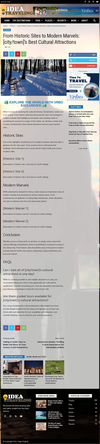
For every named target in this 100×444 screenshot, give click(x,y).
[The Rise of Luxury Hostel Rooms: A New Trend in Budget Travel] (41, 426)
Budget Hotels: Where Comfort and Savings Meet (55, 403)
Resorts (61, 20)
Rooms (71, 408)
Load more (82, 148)
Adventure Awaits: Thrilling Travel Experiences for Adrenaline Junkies (51, 344)
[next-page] (63, 357)
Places (48, 20)
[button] (94, 20)
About (85, 20)
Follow (92, 60)
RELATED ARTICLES (14, 356)
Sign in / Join (5, 2)
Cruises (71, 416)
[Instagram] (89, 2)
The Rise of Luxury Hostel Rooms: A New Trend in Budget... (55, 425)
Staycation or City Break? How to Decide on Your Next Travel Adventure (12, 379)
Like (93, 55)
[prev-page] (60, 357)
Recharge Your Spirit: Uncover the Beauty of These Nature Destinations (54, 379)
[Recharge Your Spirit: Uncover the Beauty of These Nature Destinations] (54, 367)
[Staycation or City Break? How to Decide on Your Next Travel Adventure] (12, 367)
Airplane (72, 420)
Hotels (71, 412)
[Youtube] (97, 2)
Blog (70, 404)
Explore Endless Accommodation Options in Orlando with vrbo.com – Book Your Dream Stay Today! (82, 114)
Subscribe (91, 66)
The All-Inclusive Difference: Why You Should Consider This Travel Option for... (55, 415)
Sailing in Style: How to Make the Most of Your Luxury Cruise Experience (15, 344)
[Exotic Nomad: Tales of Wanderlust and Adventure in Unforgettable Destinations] (33, 367)
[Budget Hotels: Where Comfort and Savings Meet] (41, 404)
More (74, 20)
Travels (71, 401)
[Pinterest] (17, 54)
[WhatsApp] (23, 54)
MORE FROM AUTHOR (36, 356)
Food (37, 20)
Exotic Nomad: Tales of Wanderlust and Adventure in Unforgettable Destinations (33, 380)
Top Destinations (21, 20)
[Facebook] (85, 2)
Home (7, 20)
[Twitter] (93, 2)
